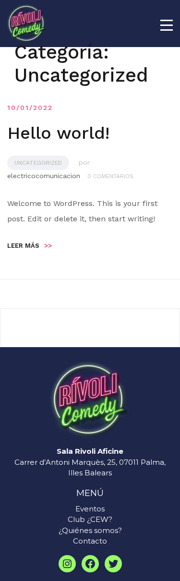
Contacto (90, 540)
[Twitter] (113, 563)
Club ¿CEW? (90, 519)
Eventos (90, 508)
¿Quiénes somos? (90, 530)
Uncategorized (38, 162)
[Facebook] (90, 563)
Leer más (29, 245)
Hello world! (58, 133)
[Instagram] (67, 563)
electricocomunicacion (43, 176)
